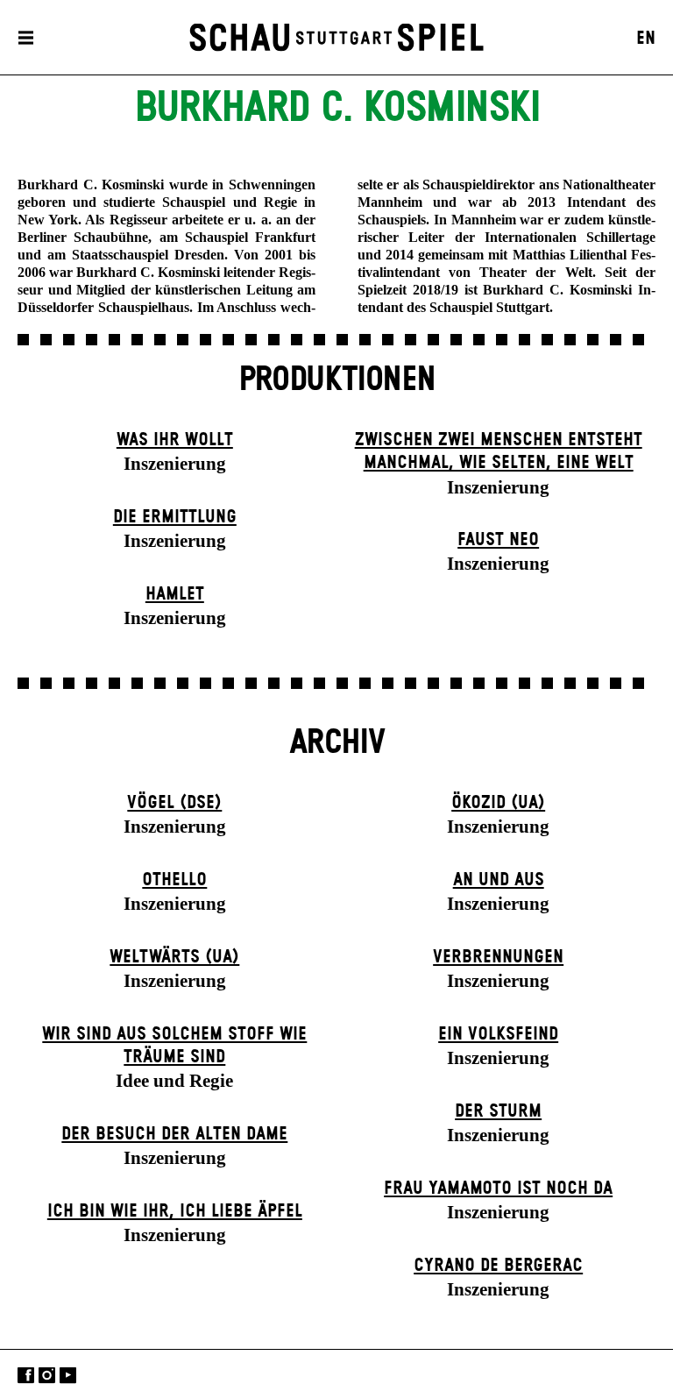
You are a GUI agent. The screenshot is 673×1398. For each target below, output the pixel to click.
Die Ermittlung (175, 517)
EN (645, 38)
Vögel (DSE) (174, 803)
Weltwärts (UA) (174, 957)
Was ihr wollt (175, 440)
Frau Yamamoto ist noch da (498, 1188)
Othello (174, 880)
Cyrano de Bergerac (498, 1265)
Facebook (26, 1375)
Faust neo (498, 540)
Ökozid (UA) (498, 803)
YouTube (68, 1375)
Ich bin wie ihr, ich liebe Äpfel (174, 1211)
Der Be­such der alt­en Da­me (174, 1134)
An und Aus (498, 880)
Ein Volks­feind (498, 1034)
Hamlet (174, 594)
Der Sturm (498, 1111)
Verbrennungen (498, 957)
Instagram (47, 1375)
